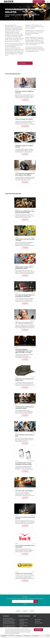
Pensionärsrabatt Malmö (24, 626)
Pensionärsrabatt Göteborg (24, 623)
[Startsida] (10, 1)
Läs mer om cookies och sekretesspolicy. (12, 633)
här (44, 50)
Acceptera (38, 629)
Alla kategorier (38, 619)
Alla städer (37, 621)
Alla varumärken (38, 623)
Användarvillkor (19, 635)
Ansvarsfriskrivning (35, 635)
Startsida (18, 610)
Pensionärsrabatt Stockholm (24, 620)
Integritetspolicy (27, 635)
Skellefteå (32, 610)
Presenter (25, 610)
